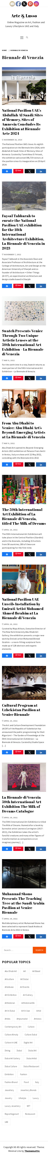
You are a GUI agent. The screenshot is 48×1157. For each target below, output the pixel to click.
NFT (28, 1106)
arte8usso (9, 987)
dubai (19, 1050)
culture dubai (31, 1034)
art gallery (28, 995)
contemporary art (13, 1026)
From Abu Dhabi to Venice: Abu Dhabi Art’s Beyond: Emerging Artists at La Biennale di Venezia (23, 430)
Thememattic (32, 1150)
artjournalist (22, 1018)
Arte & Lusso (24, 15)
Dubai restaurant (31, 1066)
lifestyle (22, 1098)
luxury (36, 1098)
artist (38, 1010)
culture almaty (11, 1034)
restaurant (30, 1114)
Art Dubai (24, 979)
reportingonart (12, 1114)
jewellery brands (28, 1090)
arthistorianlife (28, 1003)
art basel (36, 971)
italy (37, 1082)
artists (7, 1018)
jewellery (9, 1090)
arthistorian (10, 1003)
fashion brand (11, 1082)
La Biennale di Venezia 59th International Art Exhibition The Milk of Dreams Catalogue (21, 804)
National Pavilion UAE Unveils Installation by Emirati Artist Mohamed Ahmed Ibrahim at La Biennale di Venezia (22, 608)
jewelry (8, 1098)
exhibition (9, 1074)
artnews (37, 1018)
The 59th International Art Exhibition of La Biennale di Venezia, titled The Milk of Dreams (24, 516)
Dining (7, 1050)
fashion (23, 1074)
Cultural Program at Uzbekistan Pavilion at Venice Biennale (21, 710)
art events (24, 987)
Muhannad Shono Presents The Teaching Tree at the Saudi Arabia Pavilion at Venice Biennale (23, 903)
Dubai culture (11, 1066)
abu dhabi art (11, 971)
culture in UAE (11, 1042)
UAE (6, 1122)
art (24, 971)
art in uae (25, 1010)
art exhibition (11, 995)
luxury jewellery (12, 1106)
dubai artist (32, 1058)
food (26, 1082)
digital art (28, 1042)
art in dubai (10, 1010)
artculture (9, 979)
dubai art (32, 1050)
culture (31, 1026)
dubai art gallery (12, 1058)
